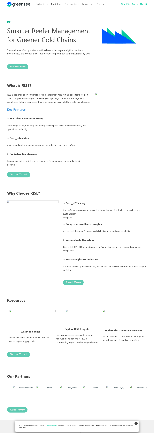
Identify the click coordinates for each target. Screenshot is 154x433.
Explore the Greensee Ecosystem (124, 330)
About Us (125, 3)
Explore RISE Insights (77, 329)
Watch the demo (30, 331)
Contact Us (137, 3)
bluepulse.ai (52, 425)
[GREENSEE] (18, 4)
